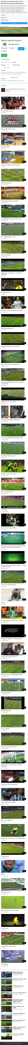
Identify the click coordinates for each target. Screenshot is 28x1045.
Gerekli (3, 15)
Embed (4, 55)
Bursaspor (21, 80)
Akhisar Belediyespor (13, 80)
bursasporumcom (13, 44)
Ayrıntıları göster (4, 20)
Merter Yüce (4, 80)
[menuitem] (19, 35)
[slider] (14, 32)
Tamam (14, 23)
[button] (5, 34)
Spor (8, 65)
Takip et (21, 48)
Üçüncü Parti (4, 17)
